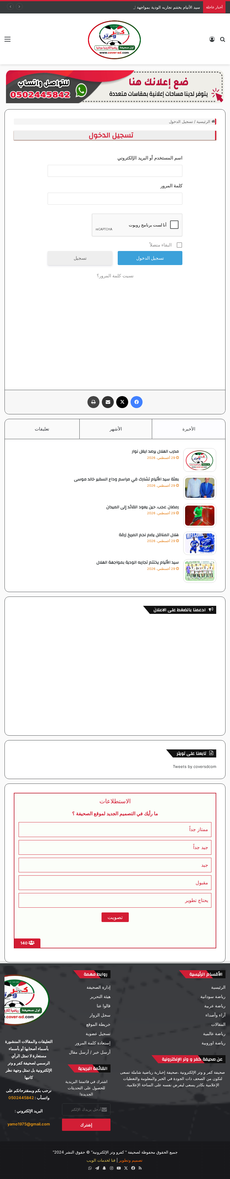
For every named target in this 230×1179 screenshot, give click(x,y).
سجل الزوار (100, 1015)
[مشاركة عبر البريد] (108, 402)
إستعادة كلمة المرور (93, 1042)
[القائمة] (7, 41)
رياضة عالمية (214, 1033)
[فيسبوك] (137, 402)
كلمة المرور (172, 185)
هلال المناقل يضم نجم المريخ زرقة (149, 535)
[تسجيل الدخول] (212, 41)
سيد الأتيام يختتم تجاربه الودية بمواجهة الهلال (162, 7)
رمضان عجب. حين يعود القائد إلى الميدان (142, 507)
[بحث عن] (223, 41)
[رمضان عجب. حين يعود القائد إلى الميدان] (199, 515)
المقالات (218, 1024)
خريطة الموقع (98, 1024)
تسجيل (80, 258)
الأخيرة (188, 429)
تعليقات (42, 429)
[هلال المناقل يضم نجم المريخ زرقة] (199, 543)
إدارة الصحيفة (99, 987)
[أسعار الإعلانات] (115, 86)
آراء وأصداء (215, 1015)
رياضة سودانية (213, 996)
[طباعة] (93, 402)
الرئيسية (203, 121)
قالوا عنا (104, 1005)
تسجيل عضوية (98, 1033)
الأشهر (116, 429)
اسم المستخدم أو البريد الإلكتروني (149, 158)
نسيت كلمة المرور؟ (115, 276)
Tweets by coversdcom (194, 766)
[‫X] (122, 402)
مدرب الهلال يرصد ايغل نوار (155, 451)
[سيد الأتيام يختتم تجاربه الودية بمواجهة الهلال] (199, 571)
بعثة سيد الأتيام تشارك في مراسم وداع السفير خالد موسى (126, 479)
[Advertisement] (115, 330)
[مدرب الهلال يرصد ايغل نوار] (199, 460)
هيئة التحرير (100, 996)
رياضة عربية (215, 1005)
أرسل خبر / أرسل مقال (90, 1052)
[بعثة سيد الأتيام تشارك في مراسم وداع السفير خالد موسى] (199, 488)
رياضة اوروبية (214, 1042)
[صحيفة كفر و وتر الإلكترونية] (115, 39)
